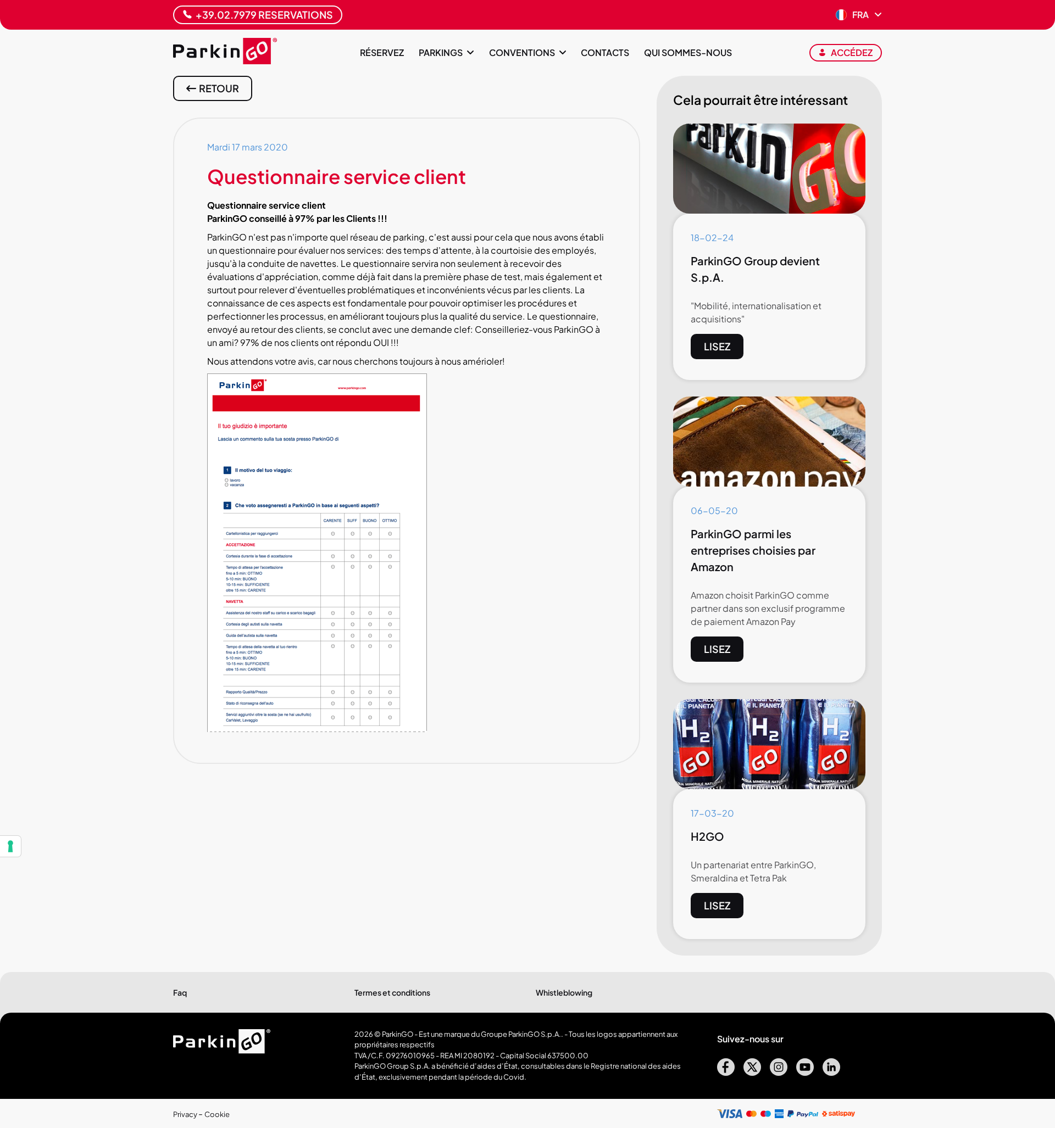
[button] (859, 14)
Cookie (217, 1114)
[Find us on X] (752, 1072)
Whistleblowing (564, 992)
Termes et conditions (392, 992)
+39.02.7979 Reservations (264, 14)
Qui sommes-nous (688, 52)
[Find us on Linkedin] (831, 1072)
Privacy (185, 1114)
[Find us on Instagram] (778, 1072)
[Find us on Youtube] (805, 1072)
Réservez (382, 52)
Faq (180, 992)
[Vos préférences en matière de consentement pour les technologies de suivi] (10, 846)
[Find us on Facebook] (726, 1072)
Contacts (605, 52)
